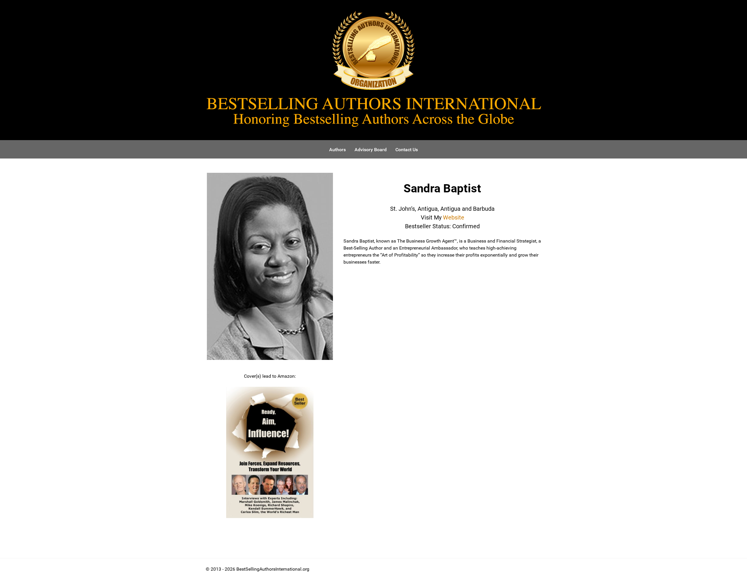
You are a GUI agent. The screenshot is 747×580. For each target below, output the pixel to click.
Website (453, 217)
